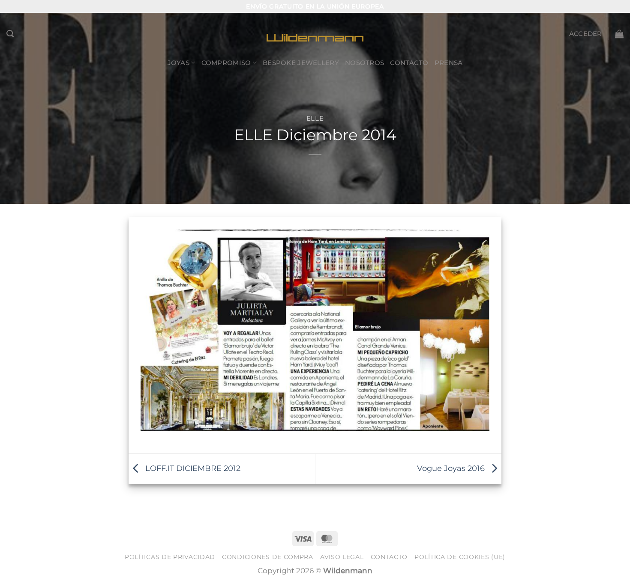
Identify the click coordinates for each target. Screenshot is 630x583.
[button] (585, 33)
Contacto (409, 63)
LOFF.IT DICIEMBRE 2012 (191, 468)
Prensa (449, 63)
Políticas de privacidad (170, 557)
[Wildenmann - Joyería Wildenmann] (315, 33)
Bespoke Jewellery (301, 63)
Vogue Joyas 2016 (452, 468)
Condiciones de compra (267, 557)
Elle (315, 118)
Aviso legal (342, 557)
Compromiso (226, 63)
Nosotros (364, 63)
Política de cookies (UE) (459, 557)
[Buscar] (10, 33)
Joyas (178, 63)
